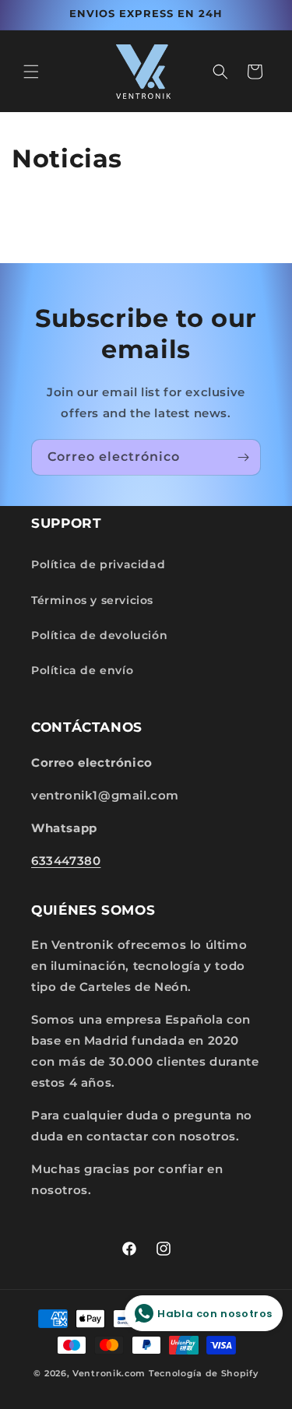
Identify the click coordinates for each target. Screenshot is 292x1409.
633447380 (65, 860)
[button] (31, 71)
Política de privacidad (98, 564)
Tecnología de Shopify (204, 1373)
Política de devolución (99, 635)
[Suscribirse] (243, 457)
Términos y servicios (92, 600)
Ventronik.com (109, 1373)
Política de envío (82, 670)
